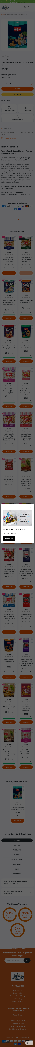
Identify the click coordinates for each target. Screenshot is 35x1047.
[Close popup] (30, 508)
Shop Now (9, 539)
